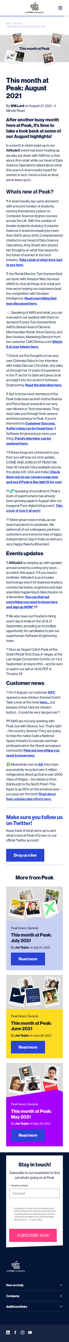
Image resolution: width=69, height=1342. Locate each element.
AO (40, 764)
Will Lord (17, 106)
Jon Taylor (22, 947)
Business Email (18, 1185)
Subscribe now (33, 1235)
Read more (28, 958)
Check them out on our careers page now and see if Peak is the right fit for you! (34, 477)
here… (45, 702)
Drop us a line (25, 855)
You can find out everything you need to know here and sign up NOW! (32, 602)
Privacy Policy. (36, 1219)
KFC (51, 692)
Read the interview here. (43, 385)
